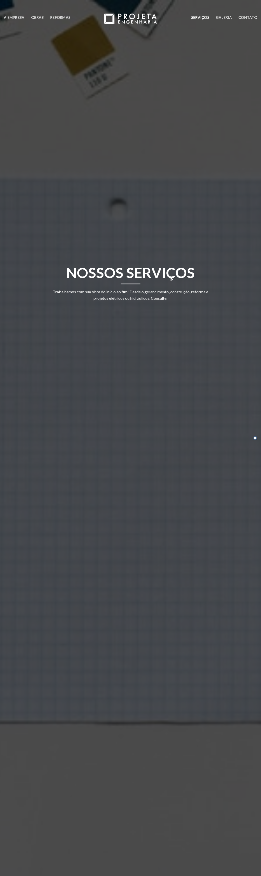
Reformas (60, 17)
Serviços (200, 17)
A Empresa (14, 17)
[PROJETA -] (130, 19)
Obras (37, 17)
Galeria (224, 17)
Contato (247, 17)
